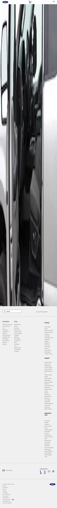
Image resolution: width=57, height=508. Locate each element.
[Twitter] (45, 471)
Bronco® (38, 312)
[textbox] (12, 311)
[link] (4, 485)
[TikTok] (45, 473)
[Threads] (41, 473)
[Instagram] (53, 471)
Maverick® (45, 312)
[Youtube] (49, 471)
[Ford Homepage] (53, 484)
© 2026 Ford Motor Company (8, 484)
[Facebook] (41, 471)
